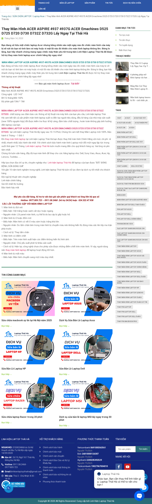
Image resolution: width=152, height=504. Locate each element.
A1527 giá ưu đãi (124, 123)
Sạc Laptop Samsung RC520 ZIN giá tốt (132, 240)
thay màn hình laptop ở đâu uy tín (132, 302)
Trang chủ (43, 3)
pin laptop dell (124, 214)
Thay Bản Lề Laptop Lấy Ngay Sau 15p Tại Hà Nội (139, 65)
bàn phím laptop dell (126, 137)
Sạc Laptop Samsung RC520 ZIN (130, 228)
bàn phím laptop (124, 132)
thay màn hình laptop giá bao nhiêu (130, 282)
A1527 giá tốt (140, 118)
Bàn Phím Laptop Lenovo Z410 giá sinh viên (131, 147)
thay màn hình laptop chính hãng (132, 267)
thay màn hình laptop (15, 139)
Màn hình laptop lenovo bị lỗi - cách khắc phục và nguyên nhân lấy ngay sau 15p (140, 99)
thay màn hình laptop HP (128, 288)
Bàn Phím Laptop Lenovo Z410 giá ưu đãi (131, 160)
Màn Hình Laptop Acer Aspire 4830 (132, 200)
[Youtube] (127, 467)
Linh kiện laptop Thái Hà (59, 162)
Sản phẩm (90, 3)
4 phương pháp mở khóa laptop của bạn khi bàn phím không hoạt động (140, 76)
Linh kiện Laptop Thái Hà (37, 146)
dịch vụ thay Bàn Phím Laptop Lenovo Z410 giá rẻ (130, 178)
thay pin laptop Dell (126, 312)
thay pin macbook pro (127, 321)
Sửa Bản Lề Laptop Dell (72, 368)
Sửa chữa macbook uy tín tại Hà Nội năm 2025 (26, 320)
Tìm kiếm (143, 449)
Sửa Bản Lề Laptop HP (13, 368)
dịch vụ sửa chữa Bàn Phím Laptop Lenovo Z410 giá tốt (132, 171)
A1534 (131, 127)
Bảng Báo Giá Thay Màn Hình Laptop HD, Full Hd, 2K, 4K (139, 88)
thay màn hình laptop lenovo (130, 292)
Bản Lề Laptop (67, 3)
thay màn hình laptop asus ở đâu (132, 262)
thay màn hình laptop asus (129, 251)
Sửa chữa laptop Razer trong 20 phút (21, 417)
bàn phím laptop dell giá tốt (130, 142)
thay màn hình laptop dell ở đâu (131, 276)
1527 (119, 118)
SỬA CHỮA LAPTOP (22, 16)
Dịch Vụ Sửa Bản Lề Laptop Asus (77, 320)
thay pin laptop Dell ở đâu (129, 316)
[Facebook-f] (118, 467)
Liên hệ (41, 9)
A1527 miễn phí (141, 123)
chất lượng (122, 166)
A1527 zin (121, 127)
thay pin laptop (124, 307)
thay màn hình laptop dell (129, 272)
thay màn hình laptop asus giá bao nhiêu (130, 256)
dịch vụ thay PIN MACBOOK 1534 (130, 184)
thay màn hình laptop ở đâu (129, 297)
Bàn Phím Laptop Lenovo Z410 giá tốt (131, 154)
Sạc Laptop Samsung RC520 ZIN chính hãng (130, 234)
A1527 (127, 118)
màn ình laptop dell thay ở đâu (131, 204)
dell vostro (136, 166)
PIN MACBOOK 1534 (125, 224)
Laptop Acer (39, 16)
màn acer (121, 195)
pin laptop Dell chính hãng (129, 219)
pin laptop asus (124, 209)
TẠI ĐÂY (75, 83)
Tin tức (109, 3)
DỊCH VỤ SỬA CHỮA (132, 3)
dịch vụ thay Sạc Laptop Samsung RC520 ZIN (132, 189)
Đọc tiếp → (6, 326)
